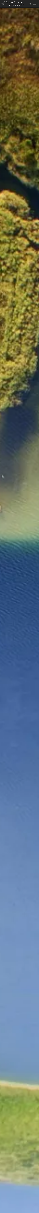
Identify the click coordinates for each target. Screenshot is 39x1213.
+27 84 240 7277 (16, 5)
